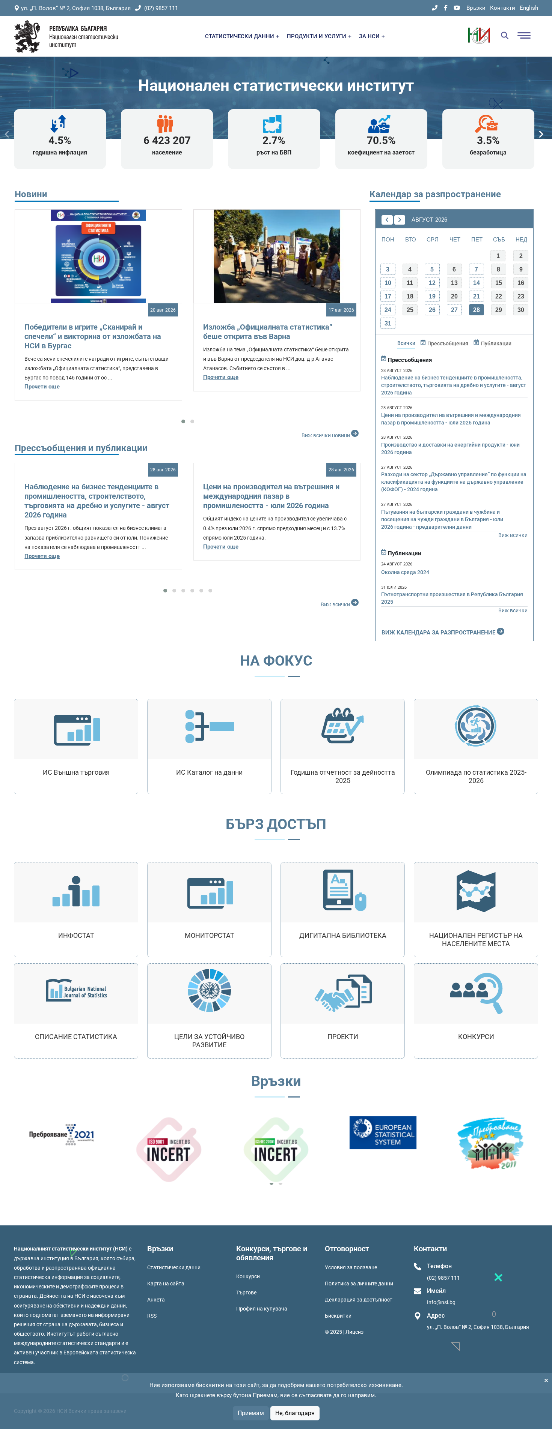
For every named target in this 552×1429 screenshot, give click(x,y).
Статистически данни (174, 1267)
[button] (183, 421)
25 (410, 310)
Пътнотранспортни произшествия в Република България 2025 (452, 598)
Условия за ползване (351, 1267)
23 (520, 296)
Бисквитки (338, 1316)
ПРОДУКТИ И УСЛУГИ (317, 36)
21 (476, 296)
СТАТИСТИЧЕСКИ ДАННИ (240, 36)
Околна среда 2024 (405, 572)
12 (432, 283)
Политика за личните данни (359, 1284)
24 (388, 310)
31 (388, 323)
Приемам (251, 1413)
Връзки (476, 7)
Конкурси (248, 1276)
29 (498, 310)
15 (498, 283)
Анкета (156, 1300)
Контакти (502, 7)
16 (520, 283)
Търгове (246, 1293)
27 (454, 310)
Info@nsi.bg (441, 1302)
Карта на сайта (165, 1284)
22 (498, 296)
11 (410, 283)
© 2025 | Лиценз (344, 1332)
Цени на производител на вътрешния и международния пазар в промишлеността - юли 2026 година (271, 496)
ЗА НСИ (370, 36)
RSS (152, 1316)
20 (454, 296)
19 (432, 296)
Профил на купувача (261, 1309)
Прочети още (42, 386)
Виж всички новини (326, 435)
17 (388, 296)
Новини (31, 194)
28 (476, 310)
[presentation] (7, 134)
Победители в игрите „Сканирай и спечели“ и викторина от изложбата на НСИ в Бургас (92, 336)
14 (476, 283)
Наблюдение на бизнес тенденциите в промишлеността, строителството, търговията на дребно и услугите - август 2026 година (96, 500)
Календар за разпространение (435, 194)
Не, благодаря (295, 1413)
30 (520, 310)
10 (388, 283)
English (529, 7)
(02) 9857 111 (160, 8)
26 (432, 310)
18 (410, 296)
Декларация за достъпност (358, 1300)
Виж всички (336, 604)
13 (454, 283)
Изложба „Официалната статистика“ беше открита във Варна (267, 331)
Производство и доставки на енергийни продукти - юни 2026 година (450, 448)
